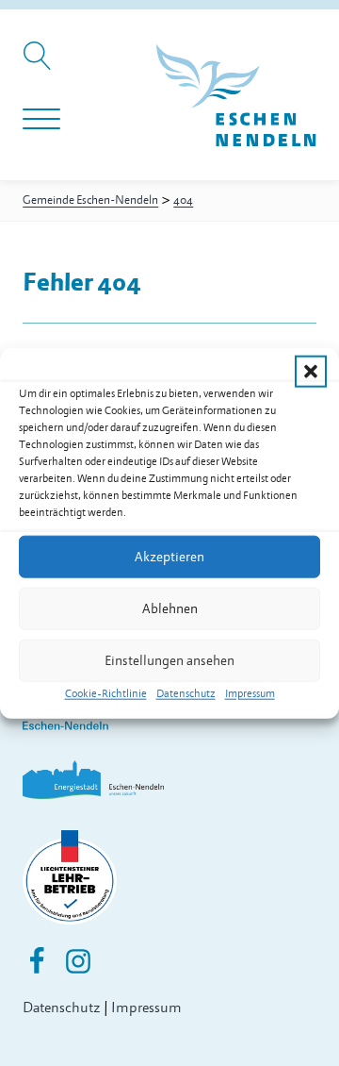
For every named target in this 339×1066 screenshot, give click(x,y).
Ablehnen (170, 608)
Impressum (250, 694)
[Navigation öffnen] (41, 119)
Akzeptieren (169, 556)
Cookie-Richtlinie (106, 694)
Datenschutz (186, 694)
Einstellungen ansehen (169, 660)
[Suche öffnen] (40, 65)
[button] (310, 371)
